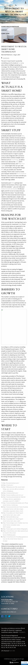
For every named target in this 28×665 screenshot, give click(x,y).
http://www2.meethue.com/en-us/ (13, 495)
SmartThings (14, 159)
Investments (6, 58)
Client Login (5, 33)
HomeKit (16, 401)
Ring (2, 169)
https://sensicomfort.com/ (10, 493)
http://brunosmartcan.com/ (11, 483)
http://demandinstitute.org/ (11, 517)
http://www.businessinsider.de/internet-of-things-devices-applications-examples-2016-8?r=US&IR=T (14, 499)
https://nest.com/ (8, 485)
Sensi (17, 161)
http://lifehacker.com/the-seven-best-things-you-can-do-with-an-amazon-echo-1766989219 (14, 489)
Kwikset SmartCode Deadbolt (9, 189)
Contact (4, 30)
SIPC (24, 632)
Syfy (20, 63)
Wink (13, 183)
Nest (22, 136)
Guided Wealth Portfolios (10, 26)
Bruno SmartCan (21, 173)
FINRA (20, 632)
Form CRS (12, 651)
